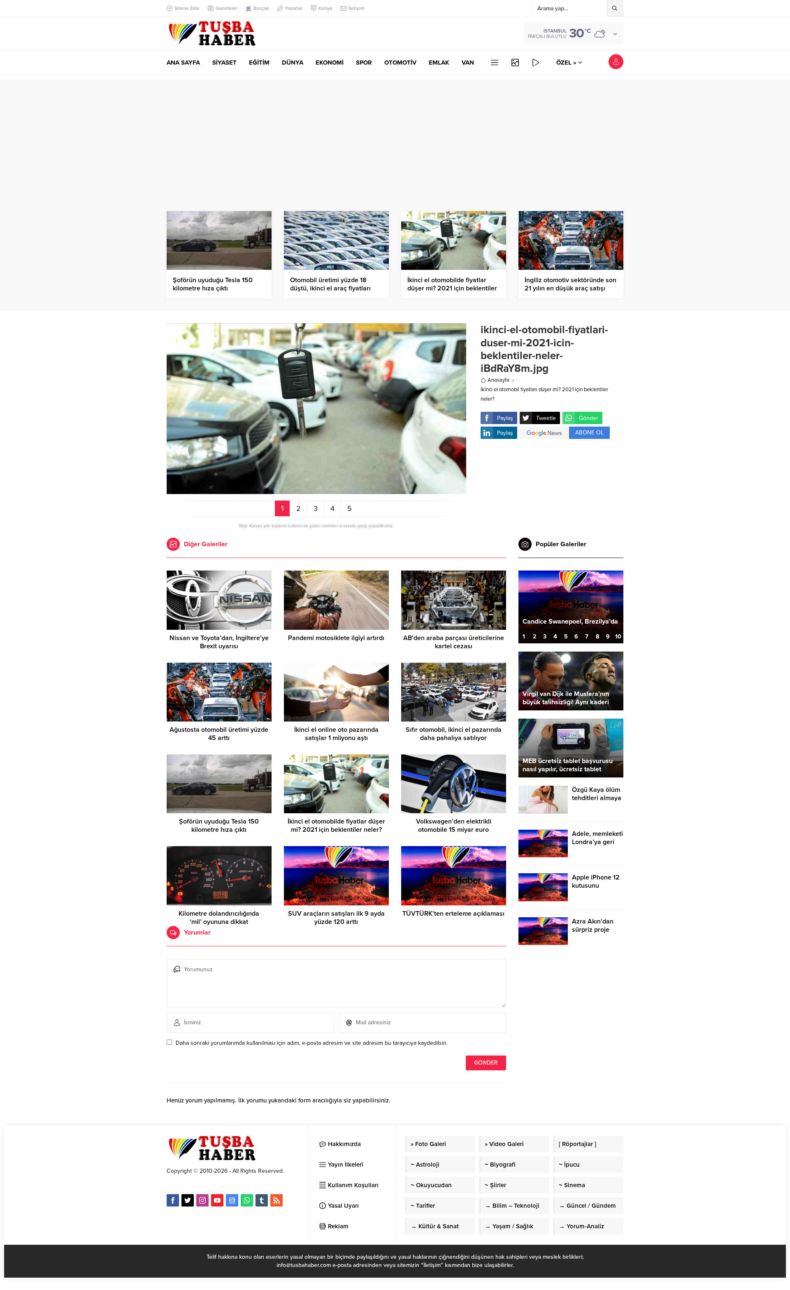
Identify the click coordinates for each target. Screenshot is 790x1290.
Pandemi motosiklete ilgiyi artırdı (336, 638)
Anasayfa (498, 380)
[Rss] (276, 1200)
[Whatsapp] (247, 1200)
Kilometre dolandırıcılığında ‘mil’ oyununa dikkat (219, 917)
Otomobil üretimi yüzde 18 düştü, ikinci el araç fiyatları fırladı (330, 288)
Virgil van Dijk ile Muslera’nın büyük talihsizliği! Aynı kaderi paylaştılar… (566, 702)
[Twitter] (187, 1200)
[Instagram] (202, 1200)
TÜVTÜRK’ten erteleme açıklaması (453, 913)
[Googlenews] (232, 1200)
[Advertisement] (395, 137)
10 (618, 636)
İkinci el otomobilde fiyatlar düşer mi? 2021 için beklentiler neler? (452, 288)
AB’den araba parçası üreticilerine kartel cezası (453, 642)
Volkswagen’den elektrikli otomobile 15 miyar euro (453, 825)
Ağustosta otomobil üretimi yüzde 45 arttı (219, 734)
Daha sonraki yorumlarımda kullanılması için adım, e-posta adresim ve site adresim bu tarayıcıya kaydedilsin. (312, 1042)
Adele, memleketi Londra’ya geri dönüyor (597, 842)
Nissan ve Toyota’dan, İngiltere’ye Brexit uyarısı (219, 642)
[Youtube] (217, 1200)
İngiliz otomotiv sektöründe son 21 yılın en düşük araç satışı (570, 284)
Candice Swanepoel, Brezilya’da (570, 621)
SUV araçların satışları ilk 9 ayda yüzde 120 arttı (336, 917)
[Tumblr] (262, 1200)
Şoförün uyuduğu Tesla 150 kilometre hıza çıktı (213, 284)
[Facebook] (173, 1200)
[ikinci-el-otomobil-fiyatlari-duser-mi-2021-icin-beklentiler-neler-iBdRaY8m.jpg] (316, 489)
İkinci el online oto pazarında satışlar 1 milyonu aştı (336, 734)
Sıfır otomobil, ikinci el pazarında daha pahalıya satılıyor (454, 734)
